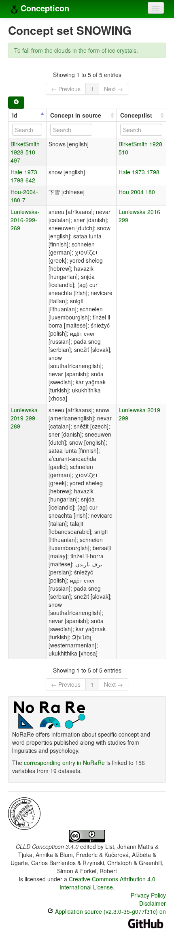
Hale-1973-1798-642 (25, 176)
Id (14, 115)
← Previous (66, 89)
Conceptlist (136, 115)
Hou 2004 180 (137, 192)
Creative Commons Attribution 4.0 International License (107, 883)
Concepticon (43, 8)
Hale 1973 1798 (139, 172)
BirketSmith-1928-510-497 (26, 152)
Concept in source (75, 115)
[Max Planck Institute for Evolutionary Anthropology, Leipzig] (24, 813)
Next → (113, 89)
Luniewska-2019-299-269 (25, 418)
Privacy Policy (148, 895)
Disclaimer (152, 903)
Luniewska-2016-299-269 (25, 220)
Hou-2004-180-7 (24, 196)
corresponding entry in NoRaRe (64, 762)
